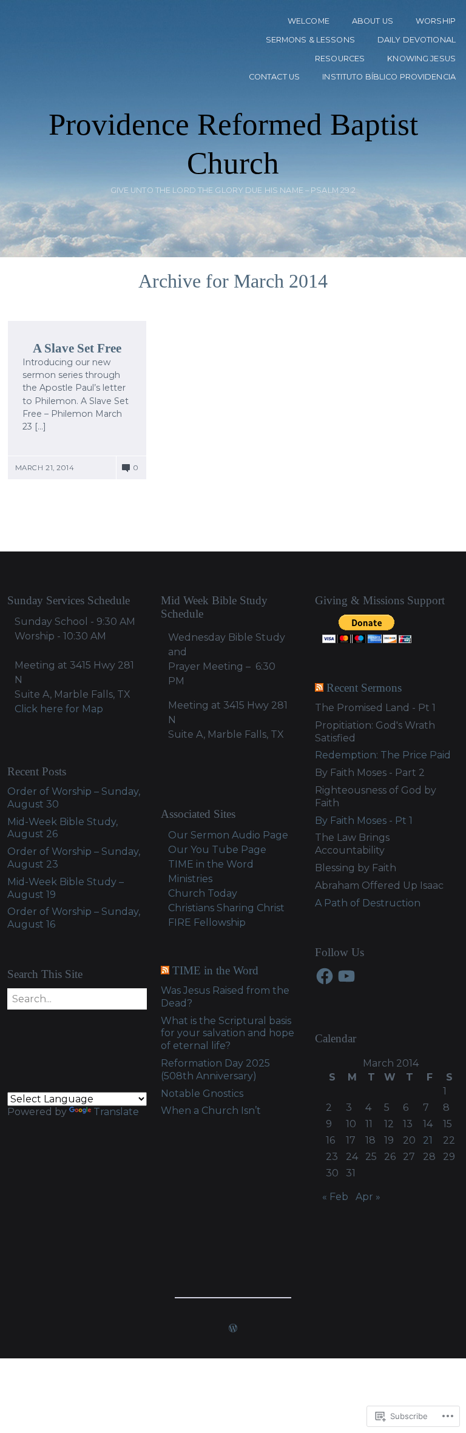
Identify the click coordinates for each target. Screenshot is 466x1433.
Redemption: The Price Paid (383, 755)
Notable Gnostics (202, 1093)
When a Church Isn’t (211, 1110)
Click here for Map (59, 709)
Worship (436, 20)
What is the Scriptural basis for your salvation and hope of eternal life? (227, 1033)
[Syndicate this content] (319, 687)
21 (428, 1140)
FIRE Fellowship (207, 922)
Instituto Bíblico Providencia (389, 76)
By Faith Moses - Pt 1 (364, 820)
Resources (340, 58)
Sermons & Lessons (310, 39)
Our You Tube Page (217, 849)
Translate (116, 1112)
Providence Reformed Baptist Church (233, 143)
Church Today (202, 893)
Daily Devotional (416, 39)
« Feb (335, 1196)
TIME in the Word (215, 970)
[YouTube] (346, 976)
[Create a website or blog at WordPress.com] (233, 1329)
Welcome (308, 20)
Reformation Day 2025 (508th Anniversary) (215, 1069)
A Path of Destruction (367, 903)
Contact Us (274, 76)
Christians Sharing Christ (226, 908)
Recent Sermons (364, 687)
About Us (372, 20)
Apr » (368, 1196)
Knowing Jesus (421, 58)
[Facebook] (324, 976)
